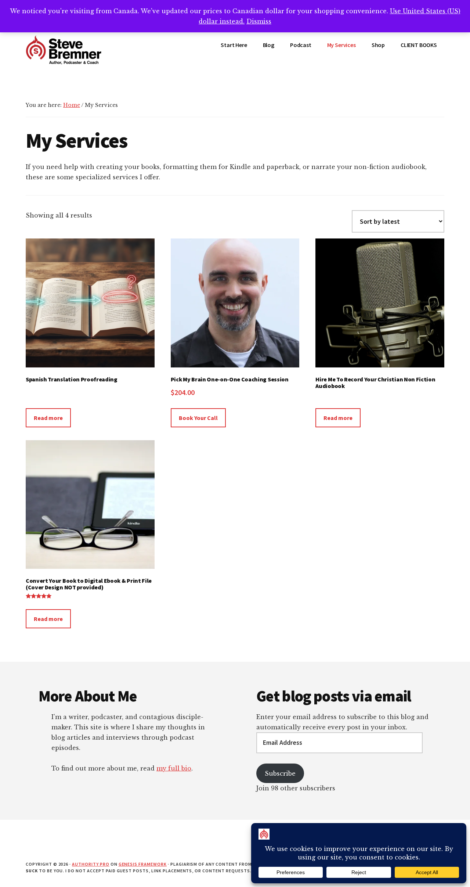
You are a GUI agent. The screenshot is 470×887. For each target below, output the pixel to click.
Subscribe (280, 773)
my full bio (173, 768)
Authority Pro (90, 864)
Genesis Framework (143, 864)
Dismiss (258, 21)
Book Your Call (198, 417)
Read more (48, 417)
